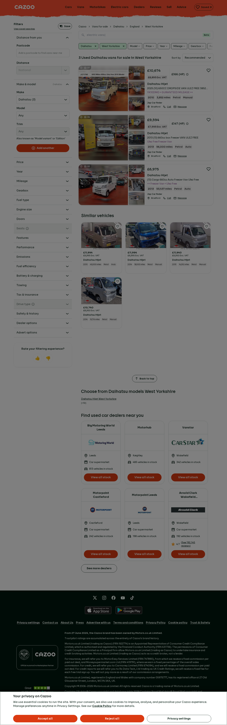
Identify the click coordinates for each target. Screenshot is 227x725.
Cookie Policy (102, 706)
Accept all (45, 718)
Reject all (112, 718)
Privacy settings (179, 718)
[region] (113, 708)
